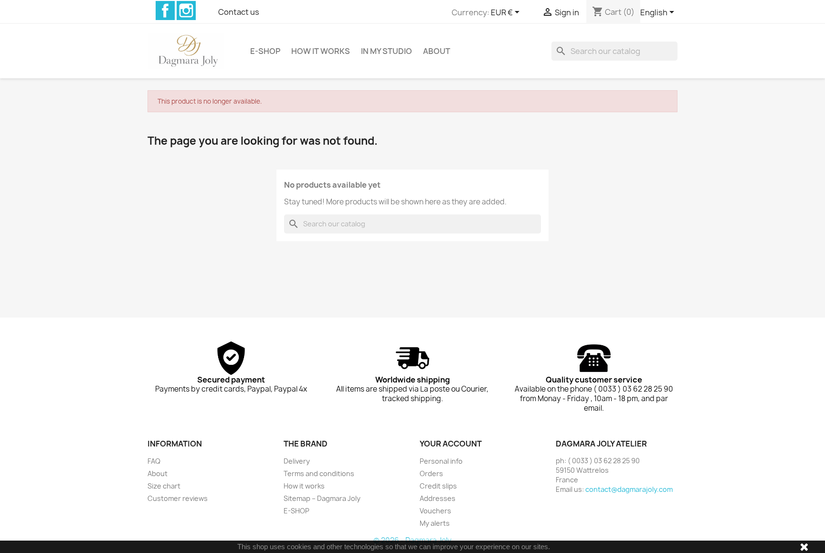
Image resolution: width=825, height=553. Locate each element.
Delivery (297, 461)
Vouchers (435, 510)
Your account (451, 443)
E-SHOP (265, 51)
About (436, 51)
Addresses (437, 498)
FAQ (154, 461)
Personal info (441, 461)
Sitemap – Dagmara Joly (322, 498)
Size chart (164, 485)
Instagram (186, 10)
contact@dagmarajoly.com (629, 489)
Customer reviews (178, 498)
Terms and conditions (319, 473)
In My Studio (386, 51)
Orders (431, 473)
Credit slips (438, 485)
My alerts (435, 523)
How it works (320, 51)
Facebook (165, 10)
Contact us (238, 12)
